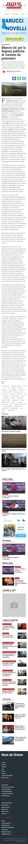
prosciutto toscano (18, 392)
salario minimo (5, 408)
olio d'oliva (12, 394)
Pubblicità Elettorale (6, 832)
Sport (22, 14)
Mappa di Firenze (5, 807)
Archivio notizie (5, 777)
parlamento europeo (16, 386)
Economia (15, 14)
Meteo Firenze (5, 809)
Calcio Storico (5, 785)
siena (24, 394)
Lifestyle (4, 773)
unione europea (5, 386)
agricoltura (6, 398)
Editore (3, 821)
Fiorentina (4, 767)
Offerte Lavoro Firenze (7, 803)
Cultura (3, 771)
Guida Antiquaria (6, 795)
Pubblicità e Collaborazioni (8, 827)
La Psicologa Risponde (7, 791)
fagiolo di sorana (15, 396)
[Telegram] (24, 78)
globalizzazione (18, 406)
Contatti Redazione (6, 823)
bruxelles (13, 388)
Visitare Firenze (5, 805)
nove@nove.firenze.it (6, 834)
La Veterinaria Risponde (7, 793)
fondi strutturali (5, 402)
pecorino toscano (8, 392)
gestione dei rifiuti (6, 400)
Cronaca (6, 14)
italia (11, 404)
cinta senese (22, 390)
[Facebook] (14, 78)
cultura (22, 396)
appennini (6, 396)
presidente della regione (20, 404)
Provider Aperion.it (6, 825)
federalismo (15, 400)
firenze (24, 386)
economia (19, 402)
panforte (19, 394)
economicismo (11, 410)
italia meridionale (8, 406)
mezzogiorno (5, 404)
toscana (13, 398)
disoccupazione (14, 408)
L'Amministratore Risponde (8, 787)
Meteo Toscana (5, 811)
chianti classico (13, 390)
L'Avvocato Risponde (6, 789)
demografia (20, 398)
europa (22, 400)
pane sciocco (4, 394)
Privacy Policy (5, 829)
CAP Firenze (4, 813)
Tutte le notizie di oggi (7, 775)
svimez (13, 402)
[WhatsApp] (19, 78)
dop (4, 388)
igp (8, 388)
